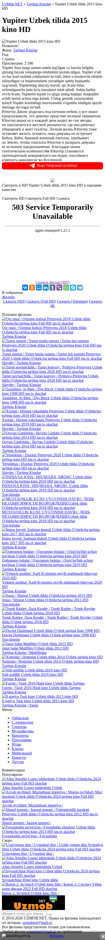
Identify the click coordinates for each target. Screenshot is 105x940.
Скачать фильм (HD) (52, 282)
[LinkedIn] (46, 287)
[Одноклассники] (32, 287)
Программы (22, 740)
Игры (16, 744)
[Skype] (73, 287)
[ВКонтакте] (25, 287)
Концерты (20, 735)
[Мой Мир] (39, 287)
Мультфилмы (23, 731)
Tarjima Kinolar (25, 50)
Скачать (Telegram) (72, 301)
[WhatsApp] (66, 287)
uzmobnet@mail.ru (37, 922)
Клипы (17, 749)
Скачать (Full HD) (41, 301)
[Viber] (59, 287)
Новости (19, 757)
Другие (18, 762)
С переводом (22, 722)
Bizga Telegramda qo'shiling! (57, 165)
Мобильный (22, 753)
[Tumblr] (52, 287)
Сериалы (19, 727)
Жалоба (8, 297)
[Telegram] (80, 287)
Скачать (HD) (14, 301)
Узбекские (20, 718)
